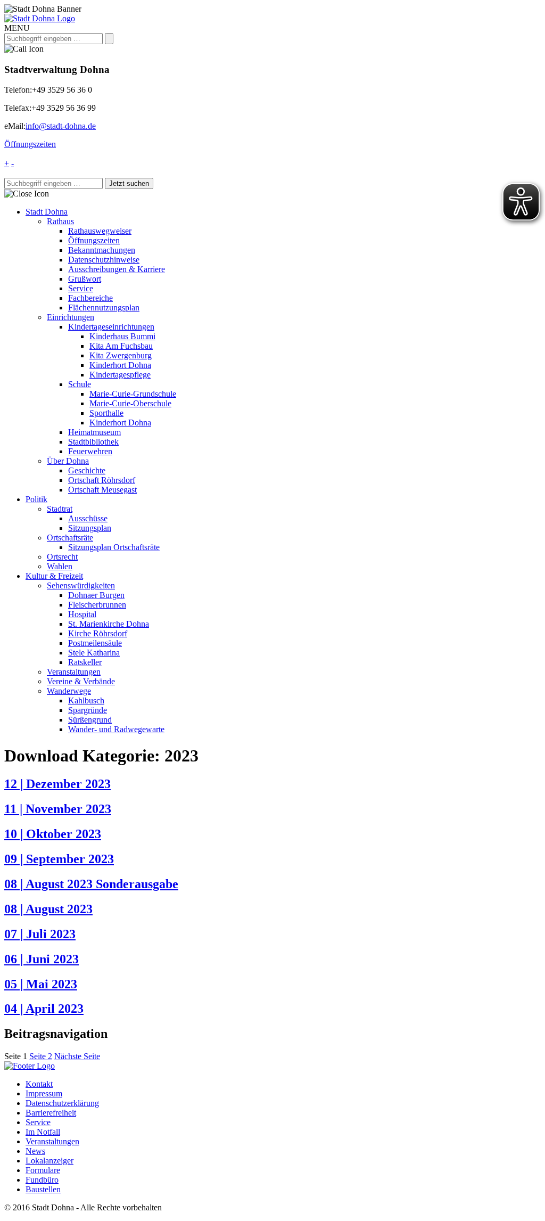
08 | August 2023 (48, 909)
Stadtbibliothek (93, 441)
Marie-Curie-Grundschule (132, 393)
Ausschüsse (88, 518)
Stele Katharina (94, 652)
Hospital (82, 614)
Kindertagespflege (120, 374)
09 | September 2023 (59, 859)
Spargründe (87, 710)
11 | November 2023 (57, 809)
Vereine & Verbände (81, 681)
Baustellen (43, 1189)
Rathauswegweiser (99, 230)
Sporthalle (106, 412)
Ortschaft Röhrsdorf (101, 480)
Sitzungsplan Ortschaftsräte (114, 547)
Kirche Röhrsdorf (97, 633)
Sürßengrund (90, 719)
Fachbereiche (90, 297)
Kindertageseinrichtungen (111, 326)
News (35, 1151)
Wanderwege (69, 690)
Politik (36, 499)
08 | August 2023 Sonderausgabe (91, 884)
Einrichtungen (70, 317)
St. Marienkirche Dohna (108, 623)
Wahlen (59, 566)
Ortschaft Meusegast (102, 489)
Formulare (43, 1170)
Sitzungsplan (89, 527)
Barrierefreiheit (51, 1112)
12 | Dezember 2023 (57, 784)
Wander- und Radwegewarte (116, 729)
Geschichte (86, 470)
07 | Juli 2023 (40, 934)
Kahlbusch (86, 700)
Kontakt (39, 1083)
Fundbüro (42, 1179)
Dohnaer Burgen (96, 595)
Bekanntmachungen (101, 250)
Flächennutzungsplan (103, 307)
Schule (79, 384)
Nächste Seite (77, 1056)
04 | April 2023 (44, 1008)
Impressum (44, 1093)
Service (80, 288)
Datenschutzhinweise (103, 259)
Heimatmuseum (94, 432)
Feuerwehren (90, 451)
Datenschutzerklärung (62, 1103)
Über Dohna (68, 460)
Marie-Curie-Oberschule (130, 403)
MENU (17, 27)
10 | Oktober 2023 (52, 834)
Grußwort (84, 278)
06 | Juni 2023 (41, 959)
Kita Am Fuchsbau (121, 345)
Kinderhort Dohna (120, 365)
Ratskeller (85, 662)
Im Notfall (43, 1131)
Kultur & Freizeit (54, 575)
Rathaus (60, 221)
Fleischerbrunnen (97, 604)
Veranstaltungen (74, 671)
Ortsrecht (62, 556)
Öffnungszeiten (30, 144)
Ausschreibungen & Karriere (116, 269)
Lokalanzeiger (49, 1160)
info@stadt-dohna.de (61, 125)
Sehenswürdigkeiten (81, 585)
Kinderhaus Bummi (122, 336)
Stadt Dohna (47, 211)
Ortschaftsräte (70, 537)
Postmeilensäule (95, 643)
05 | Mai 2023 (40, 984)
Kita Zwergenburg (120, 355)
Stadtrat (59, 508)
